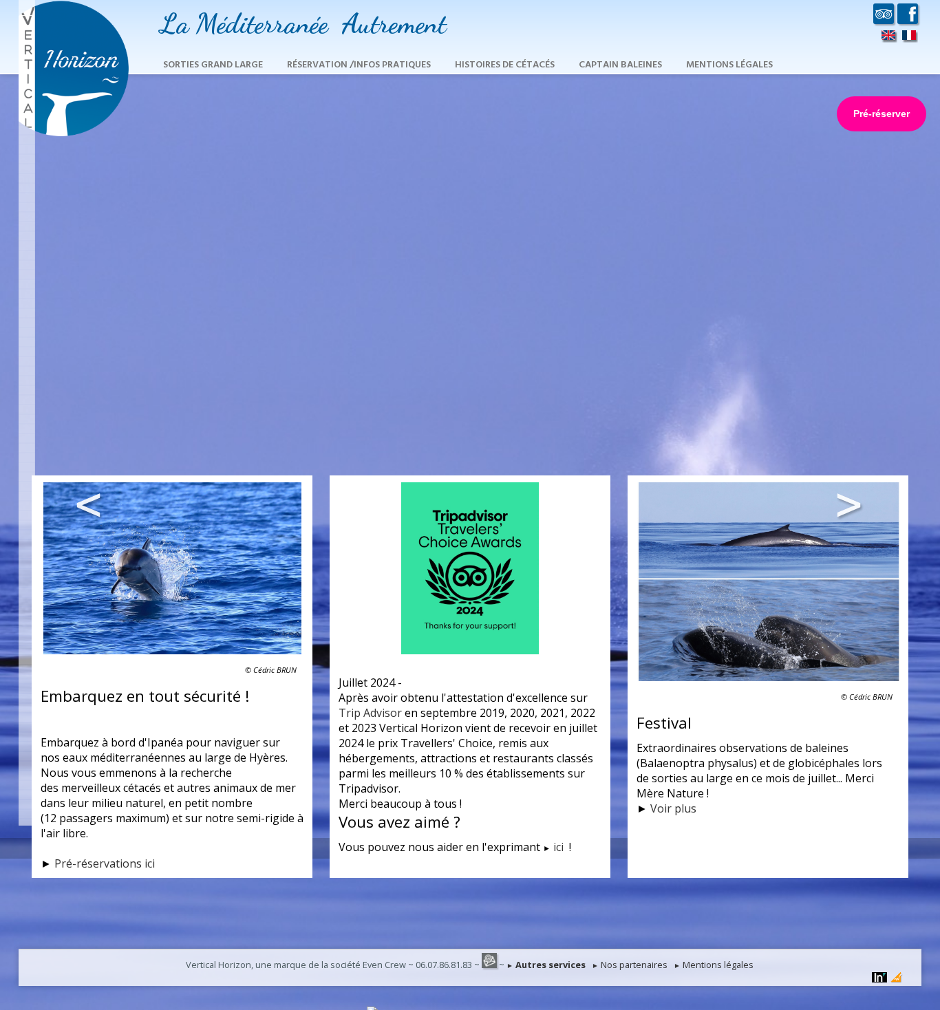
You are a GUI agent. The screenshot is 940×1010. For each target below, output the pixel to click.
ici (559, 847)
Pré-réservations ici (104, 863)
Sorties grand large (213, 65)
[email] (489, 964)
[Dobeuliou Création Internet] (896, 978)
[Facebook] (907, 19)
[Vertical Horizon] (74, 133)
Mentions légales (729, 65)
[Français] (909, 37)
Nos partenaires (629, 964)
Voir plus (673, 808)
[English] (888, 37)
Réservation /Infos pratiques (359, 65)
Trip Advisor (370, 712)
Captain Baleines (620, 65)
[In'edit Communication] (879, 978)
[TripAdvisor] (883, 19)
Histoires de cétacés (505, 65)
